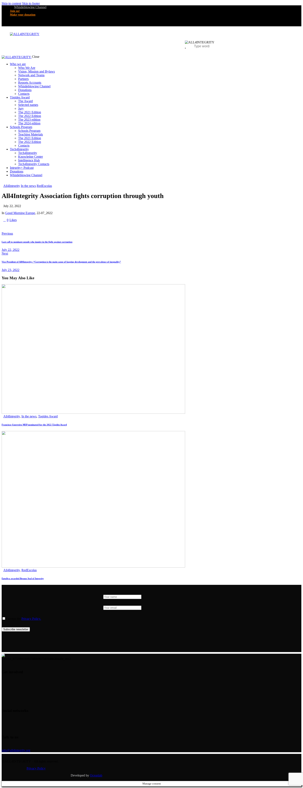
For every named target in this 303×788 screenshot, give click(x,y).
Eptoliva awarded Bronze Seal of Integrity (23, 578)
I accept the (23, 618)
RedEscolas (44, 186)
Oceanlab (96, 775)
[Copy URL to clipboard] (41, 227)
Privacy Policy (36, 768)
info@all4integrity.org (16, 750)
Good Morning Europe (20, 213)
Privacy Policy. (31, 618)
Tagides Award (48, 416)
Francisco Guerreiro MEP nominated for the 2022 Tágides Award (34, 424)
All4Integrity (11, 186)
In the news (28, 186)
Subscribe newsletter (15, 629)
